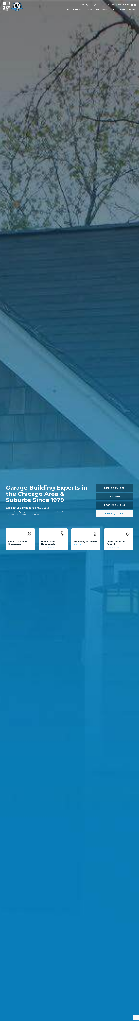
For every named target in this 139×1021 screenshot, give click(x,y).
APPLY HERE (81, 544)
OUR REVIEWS (48, 547)
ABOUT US (15, 547)
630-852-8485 (123, 5)
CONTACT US (114, 547)
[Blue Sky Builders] (13, 6)
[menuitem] (64, 9)
